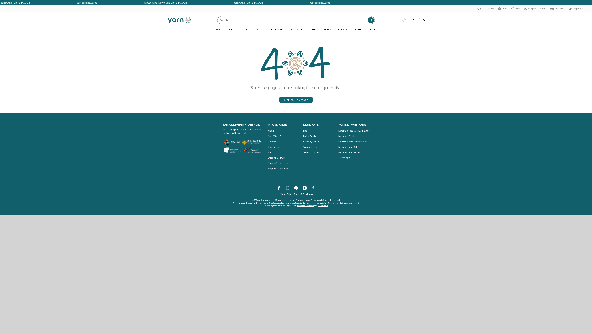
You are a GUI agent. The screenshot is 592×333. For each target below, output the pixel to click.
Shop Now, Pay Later (278, 168)
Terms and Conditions (305, 206)
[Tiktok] (313, 188)
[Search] (371, 20)
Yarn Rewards (310, 147)
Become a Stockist (347, 136)
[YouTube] (305, 188)
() (424, 20)
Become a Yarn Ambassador (352, 141)
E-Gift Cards (309, 136)
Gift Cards (559, 8)
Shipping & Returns (537, 8)
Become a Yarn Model (349, 152)
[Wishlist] (412, 20)
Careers (272, 141)
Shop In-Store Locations (279, 163)
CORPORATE (344, 29)
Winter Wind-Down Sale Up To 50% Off (150, 2)
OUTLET (372, 29)
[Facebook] (279, 188)
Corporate (577, 8)
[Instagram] (287, 188)
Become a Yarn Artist (348, 147)
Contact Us (273, 147)
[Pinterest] (296, 188)
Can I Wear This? (276, 136)
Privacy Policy (286, 194)
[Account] (404, 20)
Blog (305, 131)
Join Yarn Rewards (72, 2)
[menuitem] (404, 20)
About (504, 8)
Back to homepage (296, 100)
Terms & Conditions (303, 194)
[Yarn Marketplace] (179, 20)
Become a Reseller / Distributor (353, 131)
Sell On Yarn (344, 157)
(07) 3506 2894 (487, 8)
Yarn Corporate (311, 152)
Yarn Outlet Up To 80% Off (233, 2)
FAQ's (517, 8)
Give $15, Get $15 (311, 141)
